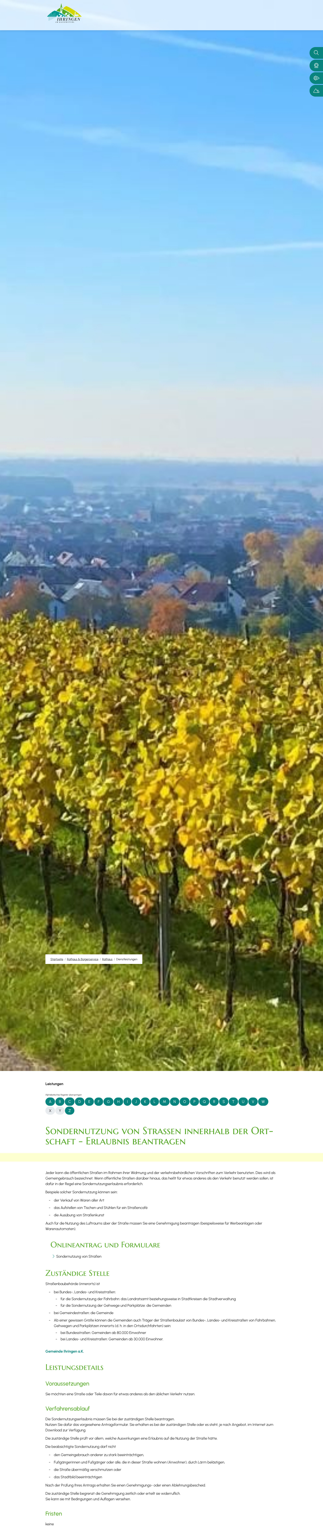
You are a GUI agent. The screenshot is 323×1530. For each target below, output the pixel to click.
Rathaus (107, 959)
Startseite (56, 959)
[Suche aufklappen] (316, 53)
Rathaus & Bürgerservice (82, 959)
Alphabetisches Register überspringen (63, 1094)
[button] (316, 65)
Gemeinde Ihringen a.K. (64, 1351)
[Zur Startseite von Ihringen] (64, 13)
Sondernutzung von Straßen (78, 1256)
